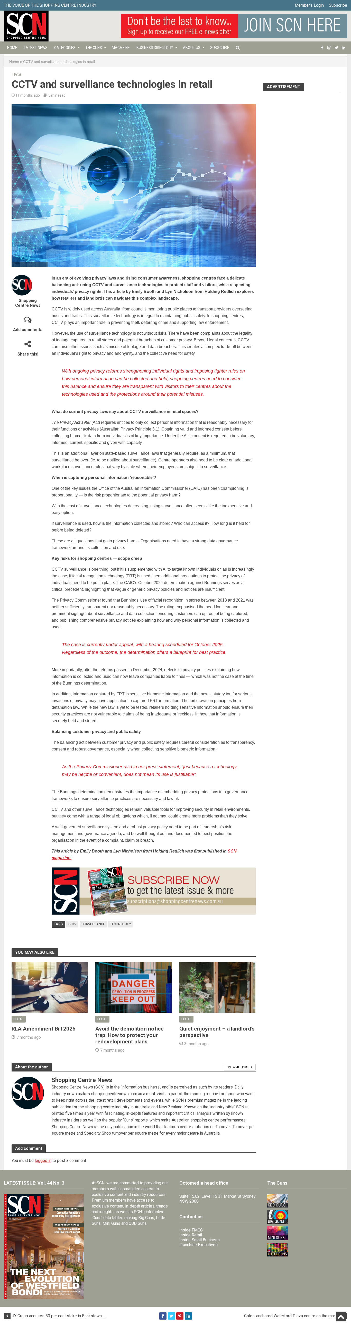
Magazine (121, 48)
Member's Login (309, 5)
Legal (18, 74)
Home (12, 48)
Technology (120, 924)
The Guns (93, 48)
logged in (43, 1160)
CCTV (72, 924)
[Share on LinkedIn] (188, 1316)
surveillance (93, 924)
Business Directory (154, 48)
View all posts (240, 1067)
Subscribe (338, 5)
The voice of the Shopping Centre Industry (50, 5)
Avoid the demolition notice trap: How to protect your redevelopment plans (129, 1035)
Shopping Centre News (28, 303)
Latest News (36, 48)
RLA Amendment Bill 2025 (44, 1029)
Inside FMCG (191, 1230)
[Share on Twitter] (171, 1316)
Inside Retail (190, 1235)
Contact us (190, 1216)
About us (191, 48)
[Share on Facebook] (163, 1316)
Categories (65, 48)
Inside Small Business (199, 1239)
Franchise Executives (198, 1244)
